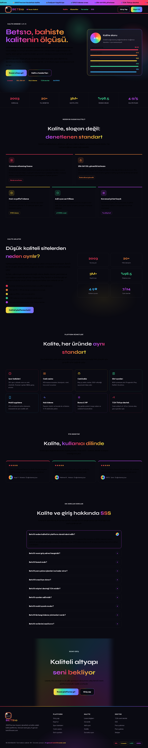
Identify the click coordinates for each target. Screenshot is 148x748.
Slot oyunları (57, 732)
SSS (92, 9)
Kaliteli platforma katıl (19, 310)
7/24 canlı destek (121, 718)
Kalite (65, 9)
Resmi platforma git (66, 692)
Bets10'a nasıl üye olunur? (73, 580)
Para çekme (119, 729)
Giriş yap (87, 692)
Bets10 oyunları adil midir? (73, 597)
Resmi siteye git (16, 73)
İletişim (117, 732)
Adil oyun (87, 725)
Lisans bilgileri (89, 718)
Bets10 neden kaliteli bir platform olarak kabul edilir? (74, 534)
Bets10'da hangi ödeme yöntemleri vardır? (73, 615)
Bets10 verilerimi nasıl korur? (73, 624)
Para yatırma (119, 725)
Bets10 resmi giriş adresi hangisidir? (73, 553)
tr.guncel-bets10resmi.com (55, 743)
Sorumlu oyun (89, 732)
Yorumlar (84, 9)
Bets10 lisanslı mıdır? (73, 562)
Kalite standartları (39, 73)
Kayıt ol (55, 722)
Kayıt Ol (136, 9)
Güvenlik (87, 722)
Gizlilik (86, 729)
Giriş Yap (123, 9)
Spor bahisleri (58, 725)
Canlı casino (57, 729)
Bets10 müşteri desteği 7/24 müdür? (73, 588)
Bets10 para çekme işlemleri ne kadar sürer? (73, 571)
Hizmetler (74, 9)
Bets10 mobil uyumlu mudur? (73, 606)
